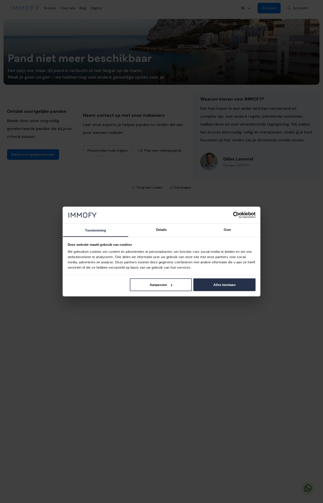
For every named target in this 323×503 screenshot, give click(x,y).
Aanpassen (158, 285)
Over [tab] (227, 229)
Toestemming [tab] (95, 230)
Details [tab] (161, 229)
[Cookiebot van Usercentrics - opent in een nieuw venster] (236, 215)
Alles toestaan (224, 285)
